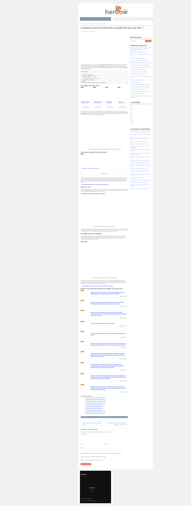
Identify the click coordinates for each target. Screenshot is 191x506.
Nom (82, 444)
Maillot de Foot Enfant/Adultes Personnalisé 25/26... (110, 102)
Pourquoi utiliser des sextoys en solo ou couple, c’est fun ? (92, 424)
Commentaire (84, 434)
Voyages (126, 18)
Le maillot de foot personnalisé (88, 79)
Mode (114, 18)
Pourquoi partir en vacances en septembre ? (137, 58)
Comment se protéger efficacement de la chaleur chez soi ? (140, 91)
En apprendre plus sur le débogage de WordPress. (88, 500)
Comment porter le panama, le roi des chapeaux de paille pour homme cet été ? (116, 424)
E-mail (106, 444)
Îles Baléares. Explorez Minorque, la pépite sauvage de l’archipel (140, 62)
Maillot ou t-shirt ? (87, 77)
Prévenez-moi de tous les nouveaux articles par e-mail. (92, 460)
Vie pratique (121, 18)
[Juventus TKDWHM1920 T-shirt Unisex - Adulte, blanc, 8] (122, 94)
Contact (129, 18)
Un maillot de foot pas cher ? (87, 74)
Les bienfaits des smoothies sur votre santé (137, 93)
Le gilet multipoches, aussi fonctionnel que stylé (138, 52)
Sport (117, 18)
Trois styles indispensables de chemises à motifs (138, 74)
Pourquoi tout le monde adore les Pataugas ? (137, 89)
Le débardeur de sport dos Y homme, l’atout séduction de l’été (140, 84)
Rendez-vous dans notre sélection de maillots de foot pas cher (94, 82)
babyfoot (99, 114)
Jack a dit (84, 81)
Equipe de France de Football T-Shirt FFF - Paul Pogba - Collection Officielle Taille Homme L (108, 334)
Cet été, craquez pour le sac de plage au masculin (138, 69)
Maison (111, 18)
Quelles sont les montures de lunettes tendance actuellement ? (140, 86)
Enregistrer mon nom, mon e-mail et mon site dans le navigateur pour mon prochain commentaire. (101, 453)
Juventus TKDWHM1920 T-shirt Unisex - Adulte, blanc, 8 (103, 323)
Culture (131, 105)
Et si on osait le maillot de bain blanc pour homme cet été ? (139, 60)
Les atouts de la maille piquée (135, 82)
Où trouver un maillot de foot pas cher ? (89, 76)
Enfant (103, 18)
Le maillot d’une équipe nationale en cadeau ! (92, 78)
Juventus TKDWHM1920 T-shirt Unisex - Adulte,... (121, 102)
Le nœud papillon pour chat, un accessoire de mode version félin (140, 67)
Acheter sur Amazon (104, 173)
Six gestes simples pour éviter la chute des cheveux (138, 71)
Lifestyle (106, 18)
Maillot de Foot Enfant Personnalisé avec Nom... (86, 102)
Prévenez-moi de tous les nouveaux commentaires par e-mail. (93, 456)
